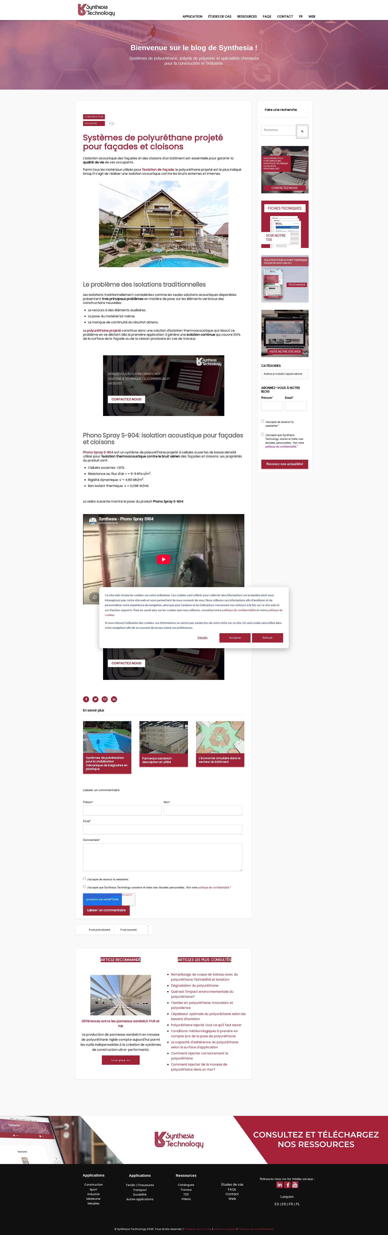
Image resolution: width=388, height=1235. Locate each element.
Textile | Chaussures (140, 1185)
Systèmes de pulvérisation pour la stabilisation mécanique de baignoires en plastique (107, 763)
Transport (140, 1190)
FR (291, 1204)
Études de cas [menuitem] (219, 16)
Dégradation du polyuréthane (194, 985)
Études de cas (232, 1184)
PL (298, 1204)
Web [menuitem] (312, 16)
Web (232, 1198)
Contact (232, 1194)
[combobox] (278, 130)
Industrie (94, 1194)
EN (284, 1204)
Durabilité (140, 1195)
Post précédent (99, 930)
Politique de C (256, 1229)
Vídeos (186, 1199)
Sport (93, 1189)
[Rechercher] (302, 132)
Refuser (268, 637)
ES (277, 1204)
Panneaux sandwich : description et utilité (157, 760)
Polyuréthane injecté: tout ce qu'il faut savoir (206, 1025)
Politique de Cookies (197, 1229)
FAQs (232, 1189)
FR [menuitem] (301, 16)
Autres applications (139, 1199)
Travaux (186, 1190)
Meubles (93, 1203)
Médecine (93, 1199)
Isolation (90, 123)
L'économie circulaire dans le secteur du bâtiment (219, 760)
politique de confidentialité (239, 610)
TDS (186, 1194)
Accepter (235, 637)
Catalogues (186, 1185)
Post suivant (128, 930)
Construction (93, 116)
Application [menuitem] (192, 16)
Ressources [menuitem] (247, 16)
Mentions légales (225, 1229)
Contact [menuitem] (285, 16)
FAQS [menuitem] (267, 16)
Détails (203, 637)
